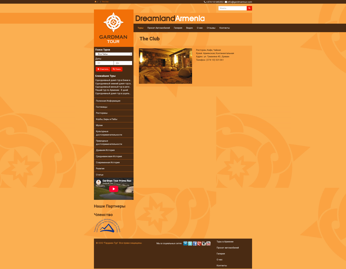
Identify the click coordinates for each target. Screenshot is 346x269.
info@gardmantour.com (240, 2)
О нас (200, 27)
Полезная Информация (108, 100)
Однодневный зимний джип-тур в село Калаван (120, 83)
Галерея (178, 27)
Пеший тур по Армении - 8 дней (111, 90)
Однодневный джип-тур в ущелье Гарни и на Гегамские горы (127, 93)
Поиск (118, 69)
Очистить (104, 69)
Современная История (108, 162)
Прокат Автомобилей (158, 27)
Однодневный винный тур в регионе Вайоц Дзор (120, 86)
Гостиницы (101, 107)
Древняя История (105, 150)
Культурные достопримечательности (109, 133)
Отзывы (211, 27)
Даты (98, 58)
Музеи (99, 125)
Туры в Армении (225, 241)
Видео (189, 27)
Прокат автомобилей (228, 247)
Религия (100, 168)
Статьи (99, 174)
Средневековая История (109, 156)
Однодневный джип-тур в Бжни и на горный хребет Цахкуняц (127, 80)
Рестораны (102, 113)
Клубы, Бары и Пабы (106, 119)
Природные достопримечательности (109, 142)
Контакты (224, 27)
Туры (140, 27)
